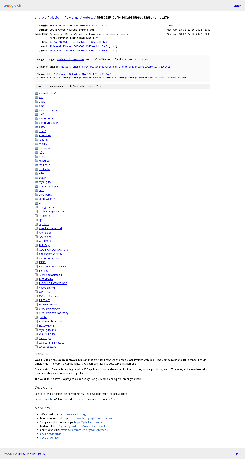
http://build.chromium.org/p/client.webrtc (84, 430)
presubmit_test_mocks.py (53, 313)
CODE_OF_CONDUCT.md (54, 249)
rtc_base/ (44, 165)
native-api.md (47, 287)
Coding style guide (50, 433)
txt (230, 453)
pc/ (41, 156)
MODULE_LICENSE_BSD (53, 283)
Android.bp (45, 232)
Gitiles (21, 453)
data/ (42, 127)
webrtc (88, 17)
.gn (41, 220)
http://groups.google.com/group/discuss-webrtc (81, 426)
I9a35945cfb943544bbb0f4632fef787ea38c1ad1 (82, 74)
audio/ (42, 101)
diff (113, 46)
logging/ (43, 139)
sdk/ (41, 173)
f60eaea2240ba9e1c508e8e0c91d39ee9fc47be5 (78, 46)
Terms (41, 453)
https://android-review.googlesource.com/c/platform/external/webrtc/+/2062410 (115, 66)
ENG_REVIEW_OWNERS (52, 266)
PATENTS (44, 300)
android (41, 17)
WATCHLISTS (47, 334)
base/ (42, 105)
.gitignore (44, 215)
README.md (46, 325)
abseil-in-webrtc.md (50, 228)
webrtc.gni (45, 338)
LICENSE (44, 270)
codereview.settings (50, 253)
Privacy (31, 453)
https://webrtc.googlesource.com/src (92, 418)
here (42, 393)
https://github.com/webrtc (89, 422)
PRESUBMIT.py (48, 304)
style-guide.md (47, 330)
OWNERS (44, 291)
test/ (41, 190)
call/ (41, 114)
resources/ (45, 160)
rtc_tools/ (44, 169)
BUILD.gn (44, 245)
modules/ (44, 148)
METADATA (46, 279)
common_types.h (49, 258)
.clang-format (47, 207)
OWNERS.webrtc (48, 296)
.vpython (44, 224)
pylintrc (43, 317)
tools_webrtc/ (47, 198)
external (73, 17)
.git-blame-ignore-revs (52, 211)
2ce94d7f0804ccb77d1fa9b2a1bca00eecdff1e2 (78, 42)
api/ (41, 97)
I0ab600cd (63, 59)
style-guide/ (46, 182)
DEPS (42, 262)
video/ (42, 203)
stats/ (42, 177)
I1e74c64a (77, 59)
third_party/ (45, 194)
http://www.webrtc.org (73, 414)
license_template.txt (50, 275)
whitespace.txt (47, 346)
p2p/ (41, 152)
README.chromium (50, 321)
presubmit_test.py (49, 308)
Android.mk (45, 236)
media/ (43, 143)
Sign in (237, 5)
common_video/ (48, 122)
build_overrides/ (48, 110)
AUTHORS (45, 241)
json (238, 453)
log (171, 25)
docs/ (42, 131)
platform (57, 17)
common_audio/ (48, 118)
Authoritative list (44, 399)
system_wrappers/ (49, 186)
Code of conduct (49, 437)
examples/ (45, 135)
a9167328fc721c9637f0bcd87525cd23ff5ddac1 (78, 50)
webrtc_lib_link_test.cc (51, 342)
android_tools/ (47, 93)
